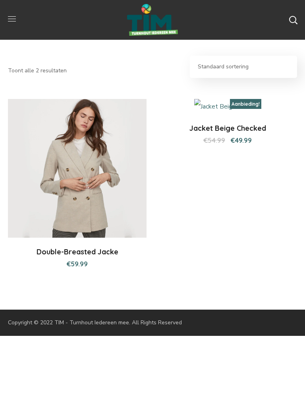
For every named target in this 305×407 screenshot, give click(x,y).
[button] (293, 20)
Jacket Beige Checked (227, 128)
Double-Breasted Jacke (77, 251)
